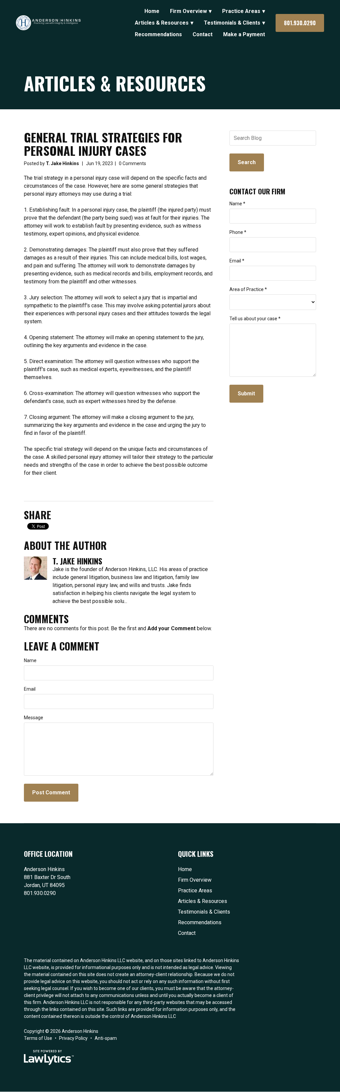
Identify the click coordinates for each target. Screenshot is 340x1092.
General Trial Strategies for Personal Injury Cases (103, 143)
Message (33, 717)
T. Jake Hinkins (62, 163)
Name (30, 660)
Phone (237, 232)
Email (30, 689)
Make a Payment (244, 34)
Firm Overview (188, 11)
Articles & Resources (162, 23)
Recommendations (158, 34)
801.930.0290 (300, 23)
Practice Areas (241, 11)
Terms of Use (38, 1038)
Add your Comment (171, 628)
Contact (202, 34)
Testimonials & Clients (232, 23)
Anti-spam (106, 1038)
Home (151, 11)
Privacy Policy (73, 1038)
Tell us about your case (255, 318)
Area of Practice (248, 289)
